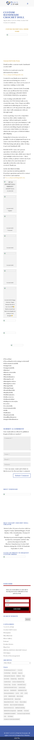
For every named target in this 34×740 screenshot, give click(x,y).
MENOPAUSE (12, 696)
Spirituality (19, 710)
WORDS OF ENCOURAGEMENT (12, 719)
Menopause (7, 632)
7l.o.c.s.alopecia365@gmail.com (13, 74)
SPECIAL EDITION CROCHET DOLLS (15, 650)
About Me (14, 673)
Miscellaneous (7, 635)
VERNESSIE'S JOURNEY (10, 713)
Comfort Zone (7, 681)
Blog (23, 675)
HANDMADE (13, 690)
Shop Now (6, 647)
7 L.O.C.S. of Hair (15, 20)
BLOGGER (6, 678)
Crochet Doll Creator (10, 630)
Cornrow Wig (7, 684)
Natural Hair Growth (9, 702)
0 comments (12, 22)
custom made (22, 687)
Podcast (6, 641)
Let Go (17, 693)
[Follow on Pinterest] (16, 728)
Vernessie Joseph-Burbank (23, 713)
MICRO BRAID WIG (8, 699)
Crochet (14, 684)
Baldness (19, 675)
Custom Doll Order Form (11, 61)
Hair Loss (6, 690)
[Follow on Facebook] (9, 728)
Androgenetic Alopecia (9, 675)
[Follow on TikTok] (20, 728)
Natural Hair (18, 699)
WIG (5, 716)
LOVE (5, 696)
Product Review (8, 644)
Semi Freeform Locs (9, 707)
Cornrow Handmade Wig (18, 681)
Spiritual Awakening (20, 707)
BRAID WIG (21, 678)
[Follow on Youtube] (25, 728)
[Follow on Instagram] (13, 728)
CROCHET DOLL (21, 684)
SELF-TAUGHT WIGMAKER (17, 704)
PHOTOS (6, 704)
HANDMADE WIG (22, 690)
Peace (16, 702)
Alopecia (20, 673)
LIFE (22, 693)
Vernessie (26, 710)
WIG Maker (7, 653)
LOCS (26, 693)
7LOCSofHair (7, 673)
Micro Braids (20, 696)
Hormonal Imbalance (9, 693)
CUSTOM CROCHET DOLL (10, 687)
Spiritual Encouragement (10, 710)
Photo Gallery (7, 638)
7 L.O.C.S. (20, 670)
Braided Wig (14, 678)
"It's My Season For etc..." (10, 670)
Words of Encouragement (11, 656)
